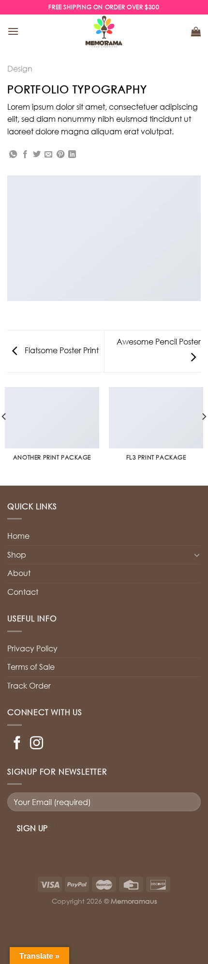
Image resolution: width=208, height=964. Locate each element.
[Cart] (196, 31)
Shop (16, 555)
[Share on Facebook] (25, 154)
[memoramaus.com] (104, 31)
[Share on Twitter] (37, 154)
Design (19, 68)
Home (18, 536)
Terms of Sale (31, 667)
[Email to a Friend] (48, 154)
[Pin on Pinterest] (60, 154)
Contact (22, 592)
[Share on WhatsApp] (13, 154)
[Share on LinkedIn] (72, 154)
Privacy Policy (32, 648)
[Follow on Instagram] (36, 743)
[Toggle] (197, 555)
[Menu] (13, 31)
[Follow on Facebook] (17, 743)
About (18, 573)
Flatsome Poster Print (61, 350)
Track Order (29, 686)
